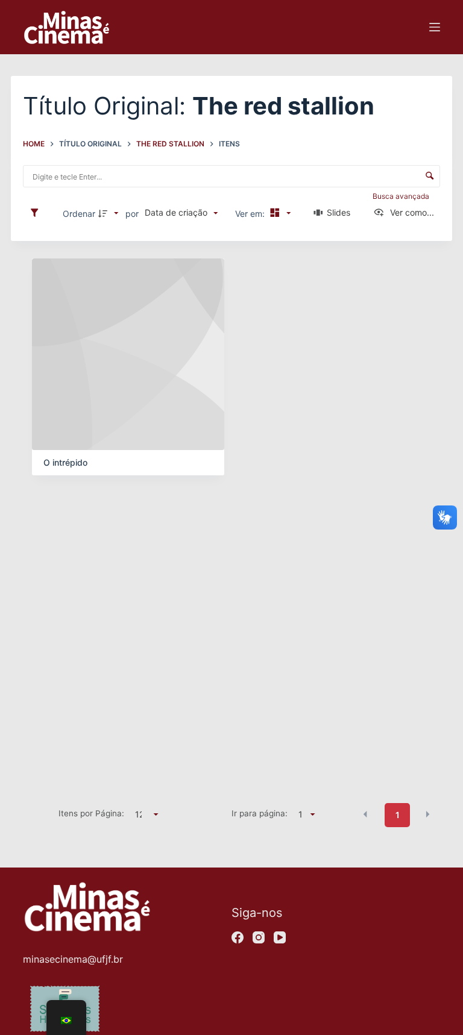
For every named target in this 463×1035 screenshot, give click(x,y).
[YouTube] (280, 937)
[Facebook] (238, 937)
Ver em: (251, 213)
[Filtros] (37, 213)
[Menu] (434, 27)
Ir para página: (260, 813)
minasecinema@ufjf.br (73, 959)
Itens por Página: (91, 813)
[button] (365, 814)
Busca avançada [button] (402, 196)
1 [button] (397, 815)
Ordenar (79, 213)
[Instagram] (259, 937)
